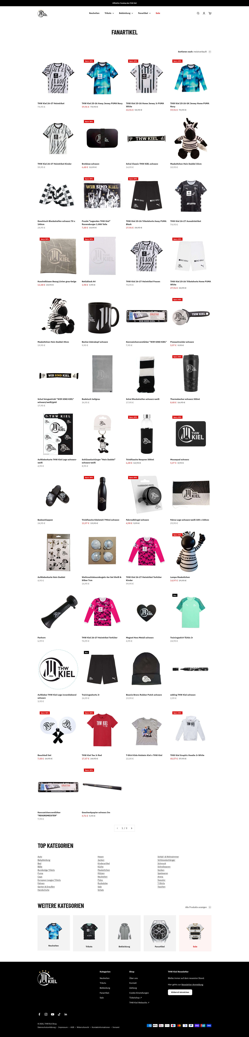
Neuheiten (94, 13)
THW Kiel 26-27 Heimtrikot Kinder (54, 163)
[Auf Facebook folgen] (39, 1014)
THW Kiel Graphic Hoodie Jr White (187, 755)
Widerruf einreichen (180, 992)
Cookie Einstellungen (139, 993)
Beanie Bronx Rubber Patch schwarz (144, 694)
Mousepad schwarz (179, 459)
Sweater (161, 880)
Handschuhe (43, 890)
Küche (100, 866)
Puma (40, 873)
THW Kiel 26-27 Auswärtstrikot (185, 221)
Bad (39, 863)
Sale (158, 13)
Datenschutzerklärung (47, 1027)
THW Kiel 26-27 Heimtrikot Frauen (143, 281)
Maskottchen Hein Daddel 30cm (53, 342)
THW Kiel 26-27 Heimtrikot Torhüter (99, 637)
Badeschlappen (45, 519)
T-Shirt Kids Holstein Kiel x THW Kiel (144, 755)
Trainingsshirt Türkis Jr (181, 637)
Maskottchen (104, 870)
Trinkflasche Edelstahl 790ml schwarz (100, 519)
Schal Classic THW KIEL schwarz (142, 163)
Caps (40, 876)
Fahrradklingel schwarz (137, 519)
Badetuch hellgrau (91, 399)
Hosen (101, 856)
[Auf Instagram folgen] (46, 1014)
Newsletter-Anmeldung (192, 984)
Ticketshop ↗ (135, 997)
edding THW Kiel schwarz (182, 694)
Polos (100, 880)
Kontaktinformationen (101, 1027)
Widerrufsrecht (83, 1027)
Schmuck (162, 863)
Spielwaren (163, 873)
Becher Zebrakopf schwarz (95, 342)
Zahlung (133, 988)
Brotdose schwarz (90, 163)
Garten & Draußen (46, 886)
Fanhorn (42, 637)
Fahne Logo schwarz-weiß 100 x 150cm (189, 519)
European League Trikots (49, 880)
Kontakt (133, 983)
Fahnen (41, 883)
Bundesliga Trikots (46, 870)
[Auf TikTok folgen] (59, 1014)
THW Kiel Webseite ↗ (139, 1002)
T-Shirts (161, 883)
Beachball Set (44, 755)
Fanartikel (143, 13)
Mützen (101, 873)
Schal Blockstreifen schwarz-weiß (142, 399)
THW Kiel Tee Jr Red (92, 755)
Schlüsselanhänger (166, 860)
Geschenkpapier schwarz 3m (96, 812)
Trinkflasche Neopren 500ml (140, 459)
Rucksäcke (103, 883)
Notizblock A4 (89, 281)
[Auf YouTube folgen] (52, 1014)
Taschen (161, 886)
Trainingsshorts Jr (90, 694)
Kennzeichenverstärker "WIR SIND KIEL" (146, 342)
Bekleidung (124, 13)
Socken (161, 870)
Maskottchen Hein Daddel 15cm (186, 163)
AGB (72, 1027)
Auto (40, 856)
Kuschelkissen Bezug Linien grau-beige (57, 281)
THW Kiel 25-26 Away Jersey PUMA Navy (102, 103)
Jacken (101, 860)
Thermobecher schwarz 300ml (185, 399)
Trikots (108, 13)
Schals (101, 890)
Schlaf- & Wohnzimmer (168, 856)
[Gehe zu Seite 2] (131, 828)
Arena (160, 876)
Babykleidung (44, 860)
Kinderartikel (104, 863)
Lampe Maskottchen (180, 577)
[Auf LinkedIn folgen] (66, 1014)
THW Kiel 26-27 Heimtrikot (51, 103)
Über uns (133, 978)
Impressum (63, 1027)
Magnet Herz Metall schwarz (140, 637)
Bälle (40, 866)
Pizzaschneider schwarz (182, 342)
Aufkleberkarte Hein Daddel (51, 577)
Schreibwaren (164, 866)
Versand (116, 1027)
